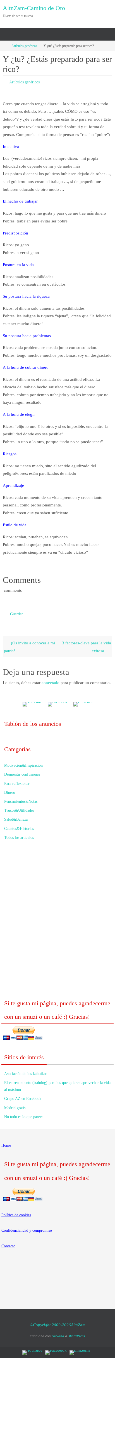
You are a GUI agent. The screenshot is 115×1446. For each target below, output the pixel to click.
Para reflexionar (17, 781)
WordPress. (77, 1333)
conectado (50, 680)
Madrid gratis (14, 1105)
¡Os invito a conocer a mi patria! (29, 644)
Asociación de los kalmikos (25, 1071)
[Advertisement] (57, 920)
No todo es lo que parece (23, 1114)
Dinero (9, 790)
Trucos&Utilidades (19, 808)
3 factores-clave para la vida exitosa (86, 644)
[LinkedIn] (83, 702)
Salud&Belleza (16, 817)
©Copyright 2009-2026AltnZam (57, 1322)
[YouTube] (32, 702)
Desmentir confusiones (22, 772)
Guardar (16, 612)
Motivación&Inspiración (23, 763)
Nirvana (58, 1333)
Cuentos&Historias (19, 826)
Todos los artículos (19, 835)
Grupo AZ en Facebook (22, 1096)
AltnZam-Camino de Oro (34, 7)
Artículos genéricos (24, 46)
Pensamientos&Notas (20, 799)
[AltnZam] (57, 702)
